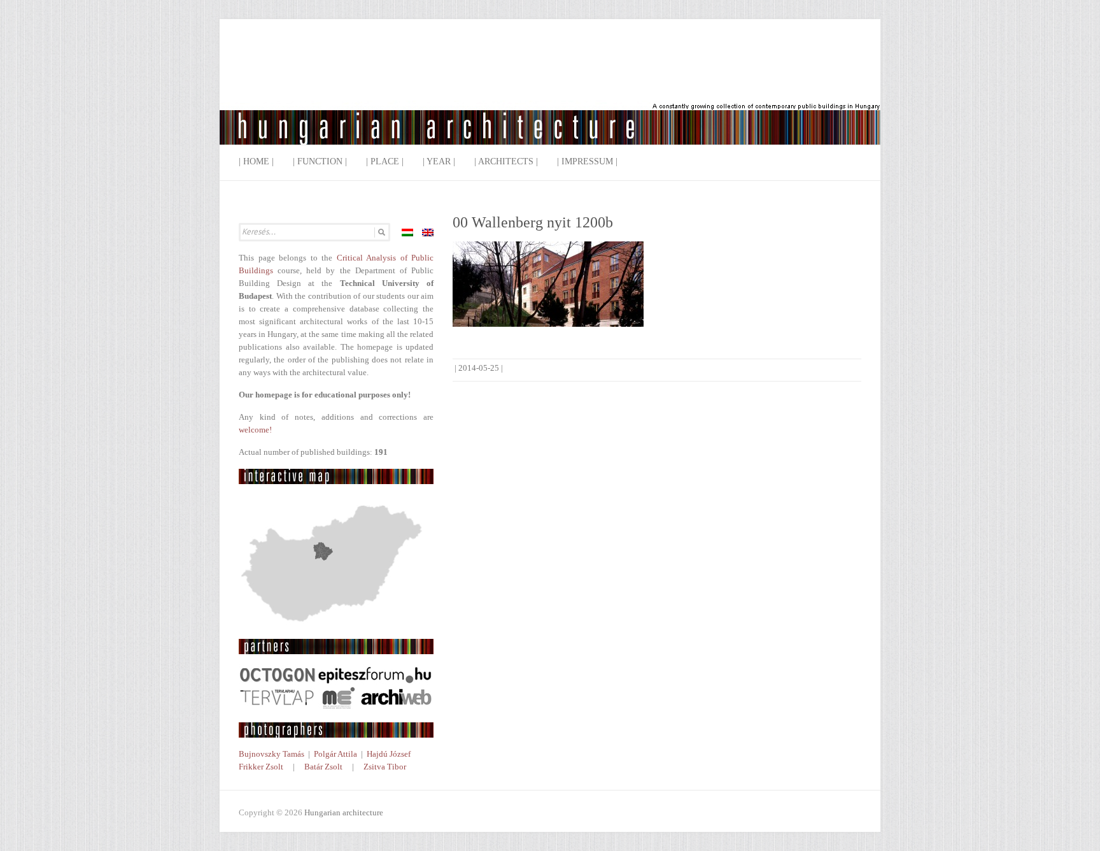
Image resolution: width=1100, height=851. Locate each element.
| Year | (439, 161)
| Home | (256, 161)
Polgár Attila (335, 754)
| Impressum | (587, 161)
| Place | (385, 161)
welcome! (255, 429)
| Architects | (506, 161)
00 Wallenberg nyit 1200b (533, 222)
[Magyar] (407, 232)
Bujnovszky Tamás (271, 754)
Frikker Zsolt (261, 766)
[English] (428, 232)
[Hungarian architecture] (550, 92)
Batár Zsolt (323, 766)
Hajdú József (389, 754)
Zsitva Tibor (384, 766)
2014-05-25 (478, 368)
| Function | (320, 161)
